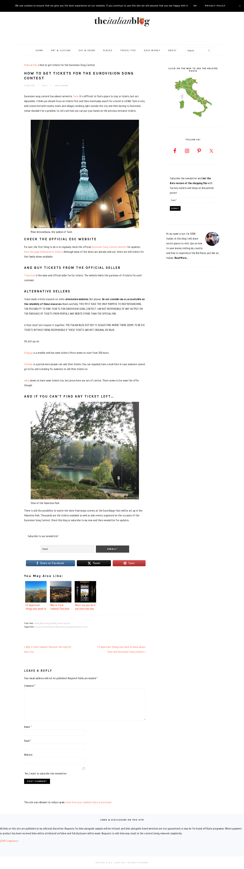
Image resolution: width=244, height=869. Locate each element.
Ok (195, 6)
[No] (239, 6)
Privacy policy (215, 6)
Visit (35, 65)
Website (28, 754)
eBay (26, 380)
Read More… (181, 258)
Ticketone (29, 275)
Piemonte (52, 623)
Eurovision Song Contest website (109, 247)
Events (36, 623)
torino (76, 627)
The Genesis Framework (137, 863)
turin (81, 627)
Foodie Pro (120, 863)
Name (27, 727)
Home (27, 65)
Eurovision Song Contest (50, 627)
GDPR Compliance (9, 841)
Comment (30, 685)
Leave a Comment (61, 85)
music (71, 627)
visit (86, 627)
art (36, 627)
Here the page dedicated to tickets (43, 251)
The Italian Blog (122, 21)
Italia (61, 627)
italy (66, 627)
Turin (75, 96)
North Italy (44, 623)
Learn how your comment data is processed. (89, 802)
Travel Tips (61, 623)
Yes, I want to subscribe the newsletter (45, 773)
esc (39, 627)
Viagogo (28, 352)
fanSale (28, 364)
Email (27, 740)
